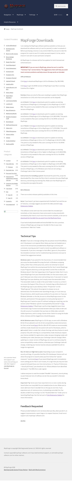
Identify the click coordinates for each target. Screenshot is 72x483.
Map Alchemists (10, 110)
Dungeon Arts (10, 75)
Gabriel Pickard (10, 81)
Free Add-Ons (10, 164)
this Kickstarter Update (54, 395)
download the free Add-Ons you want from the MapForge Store (41, 218)
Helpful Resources (10, 22)
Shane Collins (10, 134)
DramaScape (10, 71)
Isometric (9, 201)
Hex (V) (10, 198)
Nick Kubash (9, 122)
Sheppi (8, 137)
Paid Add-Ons (10, 170)
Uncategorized (10, 204)
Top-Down (9, 188)
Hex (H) (10, 195)
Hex (7, 192)
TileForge (32, 15)
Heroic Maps (9, 92)
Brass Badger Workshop (10, 58)
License (8, 160)
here (25, 81)
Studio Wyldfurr (10, 141)
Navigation (7, 15)
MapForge (20, 15)
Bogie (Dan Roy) (10, 62)
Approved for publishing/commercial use (12, 178)
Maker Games (10, 107)
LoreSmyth (9, 104)
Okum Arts (9, 128)
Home (7, 29)
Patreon (10, 167)
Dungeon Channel (11, 78)
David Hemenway (11, 68)
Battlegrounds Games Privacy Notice (16, 470)
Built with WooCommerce (37, 470)
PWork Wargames (11, 131)
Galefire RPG (9, 84)
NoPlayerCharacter (11, 125)
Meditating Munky (11, 113)
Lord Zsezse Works (11, 101)
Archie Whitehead (11, 45)
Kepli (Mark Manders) (9, 96)
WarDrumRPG (10, 144)
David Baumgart (11, 65)
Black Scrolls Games (12, 54)
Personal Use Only (11, 173)
